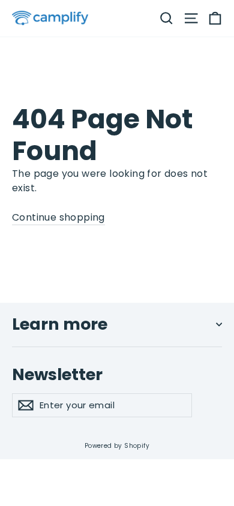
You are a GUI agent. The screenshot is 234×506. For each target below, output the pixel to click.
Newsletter (57, 373)
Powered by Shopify (117, 445)
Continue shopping (58, 217)
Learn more (59, 324)
